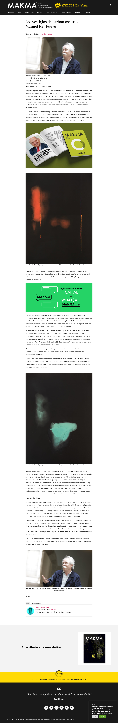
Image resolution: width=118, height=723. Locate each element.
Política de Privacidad (55, 719)
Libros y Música (51, 12)
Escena (39, 12)
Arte (19, 12)
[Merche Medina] (30, 611)
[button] (111, 5)
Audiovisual (29, 12)
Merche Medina (46, 34)
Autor (27, 603)
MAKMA (78, 12)
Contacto (71, 719)
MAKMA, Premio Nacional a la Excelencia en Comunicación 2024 (75, 5)
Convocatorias (66, 12)
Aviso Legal (65, 719)
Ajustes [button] (95, 716)
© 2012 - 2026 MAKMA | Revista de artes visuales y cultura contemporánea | (28, 719)
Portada (11, 12)
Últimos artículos (36, 603)
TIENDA (88, 12)
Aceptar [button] (102, 716)
